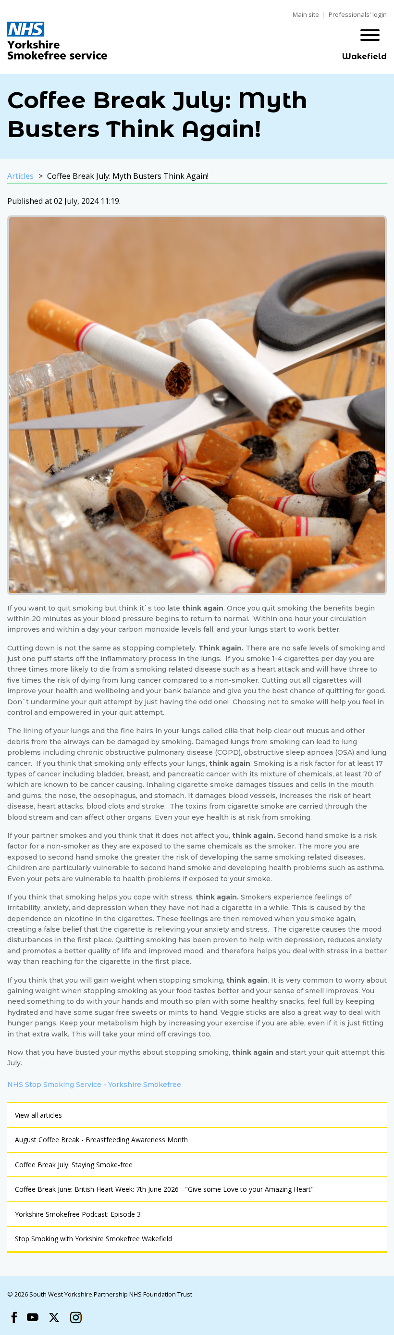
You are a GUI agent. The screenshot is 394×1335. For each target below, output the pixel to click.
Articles (20, 176)
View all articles (38, 1115)
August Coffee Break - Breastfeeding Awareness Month (101, 1139)
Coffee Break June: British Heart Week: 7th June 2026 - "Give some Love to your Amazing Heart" (164, 1189)
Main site (306, 15)
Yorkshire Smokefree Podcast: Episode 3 (78, 1214)
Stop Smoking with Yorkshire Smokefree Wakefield (93, 1238)
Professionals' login (358, 15)
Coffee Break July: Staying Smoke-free (74, 1164)
